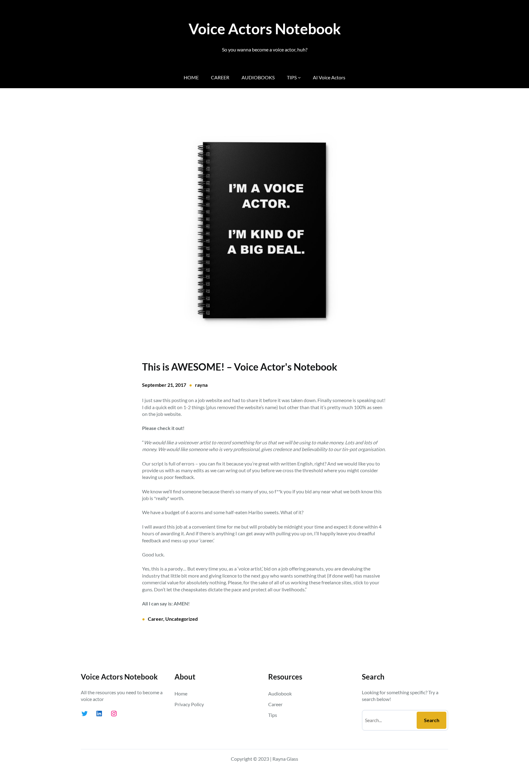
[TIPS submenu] (299, 77)
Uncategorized (181, 619)
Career (155, 619)
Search (431, 720)
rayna (201, 385)
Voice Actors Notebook (265, 28)
